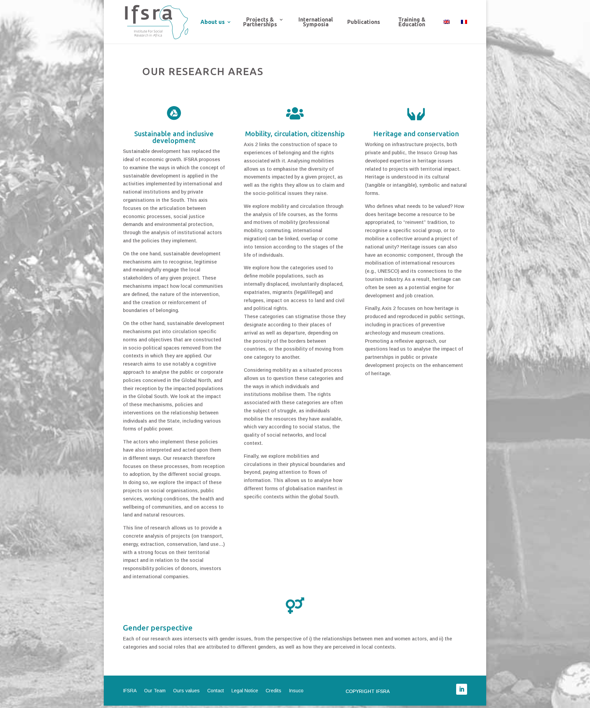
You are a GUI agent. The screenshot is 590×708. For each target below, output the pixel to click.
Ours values (186, 690)
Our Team (155, 690)
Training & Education (411, 22)
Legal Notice (244, 690)
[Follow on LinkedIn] (461, 689)
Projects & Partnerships (260, 22)
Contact (215, 690)
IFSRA (130, 690)
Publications (363, 22)
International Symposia (315, 22)
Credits (273, 690)
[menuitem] (447, 30)
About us (212, 22)
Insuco (296, 690)
